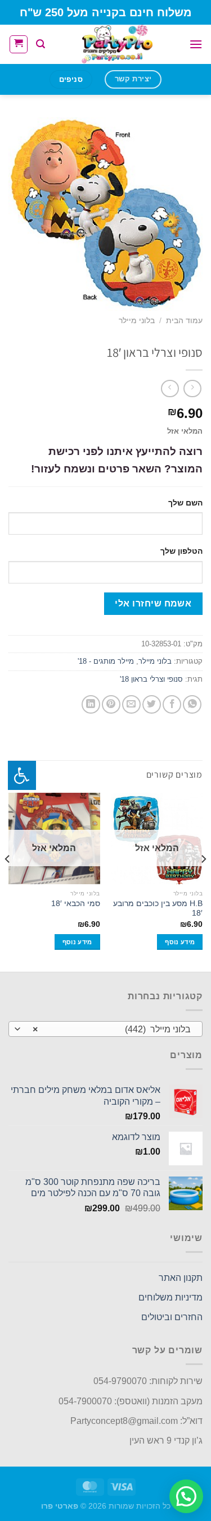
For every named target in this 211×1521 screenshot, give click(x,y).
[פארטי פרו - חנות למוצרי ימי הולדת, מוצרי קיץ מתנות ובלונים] (117, 44)
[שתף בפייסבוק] (172, 704)
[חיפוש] (40, 44)
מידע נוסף (180, 942)
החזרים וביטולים (172, 1317)
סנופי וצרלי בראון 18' (151, 679)
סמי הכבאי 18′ (75, 903)
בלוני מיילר (137, 320)
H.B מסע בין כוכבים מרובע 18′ (158, 908)
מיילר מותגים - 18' (106, 661)
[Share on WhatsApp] (192, 704)
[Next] (8, 881)
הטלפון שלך (181, 550)
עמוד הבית (184, 320)
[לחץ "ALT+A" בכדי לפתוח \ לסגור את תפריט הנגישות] (22, 775)
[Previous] (203, 881)
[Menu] (196, 44)
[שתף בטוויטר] (151, 704)
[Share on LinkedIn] (91, 704)
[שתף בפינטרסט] (111, 704)
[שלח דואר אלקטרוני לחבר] (131, 704)
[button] (186, 1496)
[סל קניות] (19, 44)
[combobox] (105, 1029)
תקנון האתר (181, 1278)
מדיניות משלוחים (170, 1297)
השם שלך (185, 502)
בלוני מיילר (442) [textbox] (112, 1029)
